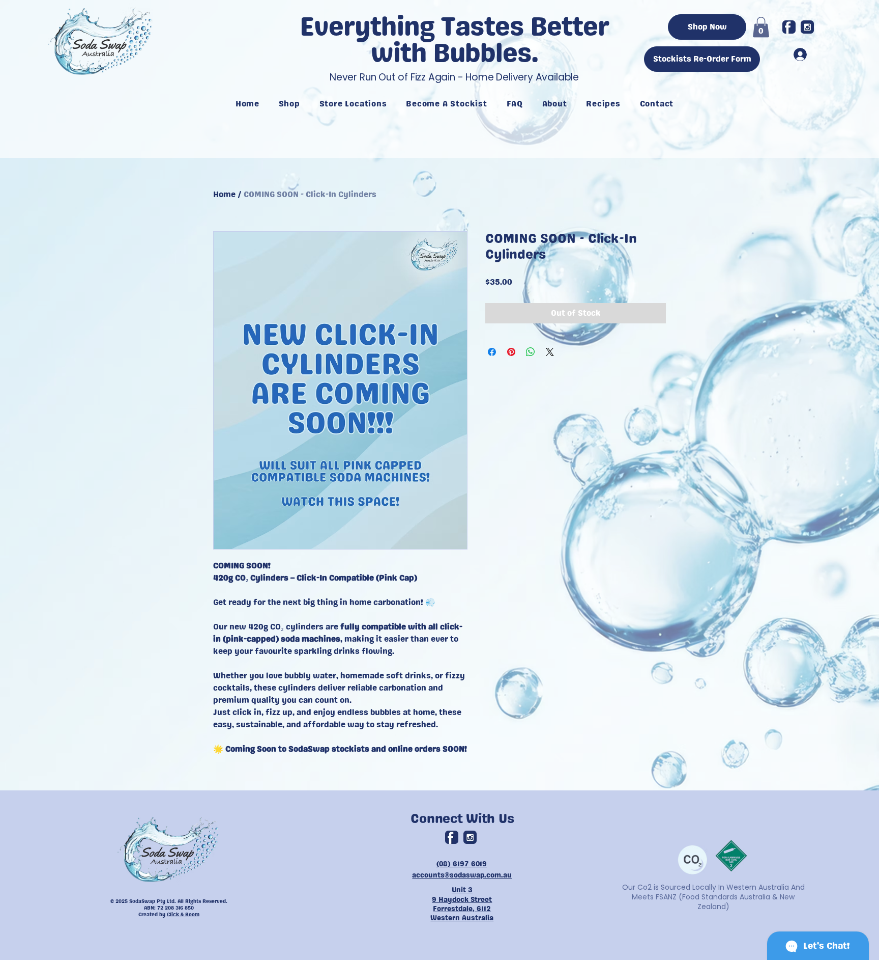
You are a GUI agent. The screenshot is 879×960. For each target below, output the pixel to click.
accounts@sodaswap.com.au (462, 875)
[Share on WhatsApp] (530, 352)
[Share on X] (550, 352)
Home (224, 194)
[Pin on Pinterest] (511, 352)
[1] (789, 27)
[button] (761, 27)
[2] (807, 27)
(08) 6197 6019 (461, 864)
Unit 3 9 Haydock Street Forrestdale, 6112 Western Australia (461, 904)
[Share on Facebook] (492, 352)
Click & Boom (183, 915)
